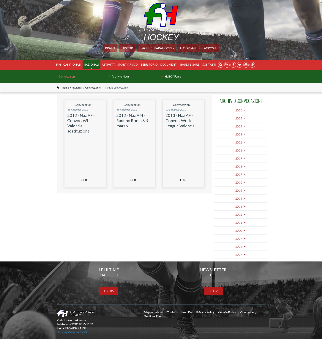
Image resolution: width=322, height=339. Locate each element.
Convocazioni (67, 76)
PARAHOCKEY (164, 48)
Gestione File (152, 316)
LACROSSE (209, 48)
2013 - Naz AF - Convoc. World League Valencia (180, 120)
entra (109, 290)
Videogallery (248, 312)
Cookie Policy (227, 312)
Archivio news (121, 76)
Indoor (127, 48)
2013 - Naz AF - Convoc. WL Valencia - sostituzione (81, 123)
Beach (143, 48)
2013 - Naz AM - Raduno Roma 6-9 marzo (132, 120)
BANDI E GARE (189, 64)
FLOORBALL (188, 48)
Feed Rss (186, 312)
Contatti (209, 64)
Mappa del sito (153, 312)
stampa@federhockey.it (72, 332)
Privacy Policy (205, 312)
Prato (110, 48)
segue (84, 180)
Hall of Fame (173, 76)
